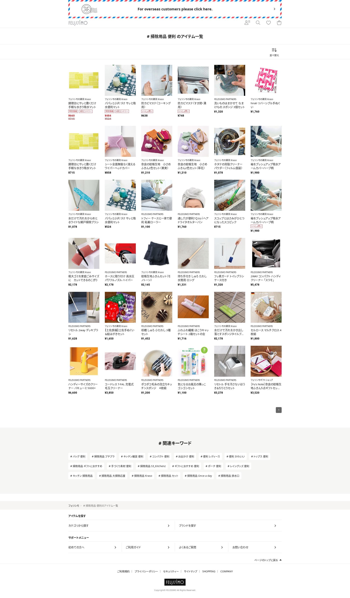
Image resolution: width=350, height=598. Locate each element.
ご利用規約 (123, 571)
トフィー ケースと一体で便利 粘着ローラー (156, 220)
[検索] (258, 23)
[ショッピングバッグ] (279, 23)
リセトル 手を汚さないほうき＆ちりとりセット (229, 386)
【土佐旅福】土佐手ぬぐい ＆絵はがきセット (119, 332)
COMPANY (226, 571)
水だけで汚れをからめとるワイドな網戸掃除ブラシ (83, 220)
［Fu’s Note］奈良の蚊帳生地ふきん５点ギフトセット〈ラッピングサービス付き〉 (266, 388)
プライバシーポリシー (146, 571)
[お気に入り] (268, 23)
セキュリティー (171, 571)
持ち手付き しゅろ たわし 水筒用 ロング (192, 278)
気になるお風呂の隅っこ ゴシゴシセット (192, 386)
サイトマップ (190, 571)
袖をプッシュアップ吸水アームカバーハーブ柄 (266, 166)
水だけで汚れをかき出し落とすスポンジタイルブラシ (229, 334)
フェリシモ (73, 505)
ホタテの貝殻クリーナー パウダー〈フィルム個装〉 (228, 166)
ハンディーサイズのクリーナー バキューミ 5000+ (83, 386)
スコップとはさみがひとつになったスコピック (229, 220)
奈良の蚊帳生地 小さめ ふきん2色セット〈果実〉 (156, 166)
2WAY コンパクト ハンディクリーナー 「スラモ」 (266, 278)
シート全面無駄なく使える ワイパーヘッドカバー (120, 166)
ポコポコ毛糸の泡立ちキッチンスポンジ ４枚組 (156, 386)
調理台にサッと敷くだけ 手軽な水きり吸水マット (82, 105)
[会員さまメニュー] (247, 23)
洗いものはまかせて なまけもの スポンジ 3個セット (229, 105)
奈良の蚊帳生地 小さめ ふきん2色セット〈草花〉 (192, 166)
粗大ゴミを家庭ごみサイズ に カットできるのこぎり (83, 278)
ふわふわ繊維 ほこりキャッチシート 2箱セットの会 (193, 332)
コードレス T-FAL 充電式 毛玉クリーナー (119, 386)
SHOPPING (208, 571)
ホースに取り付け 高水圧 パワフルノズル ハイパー (119, 278)
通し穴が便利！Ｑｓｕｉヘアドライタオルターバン (193, 220)
